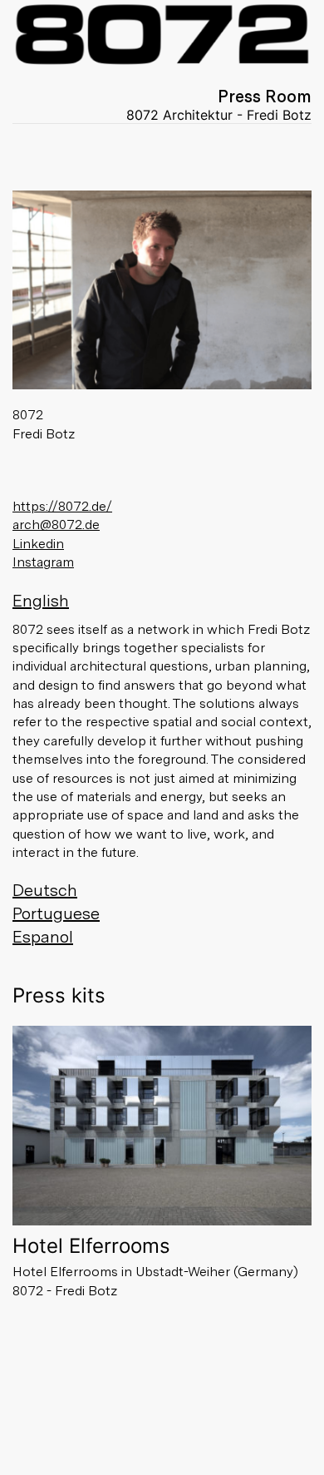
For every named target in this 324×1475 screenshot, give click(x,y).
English (40, 601)
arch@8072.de (56, 524)
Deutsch (44, 890)
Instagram (43, 562)
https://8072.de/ (62, 506)
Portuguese (56, 913)
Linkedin (38, 544)
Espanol (42, 937)
